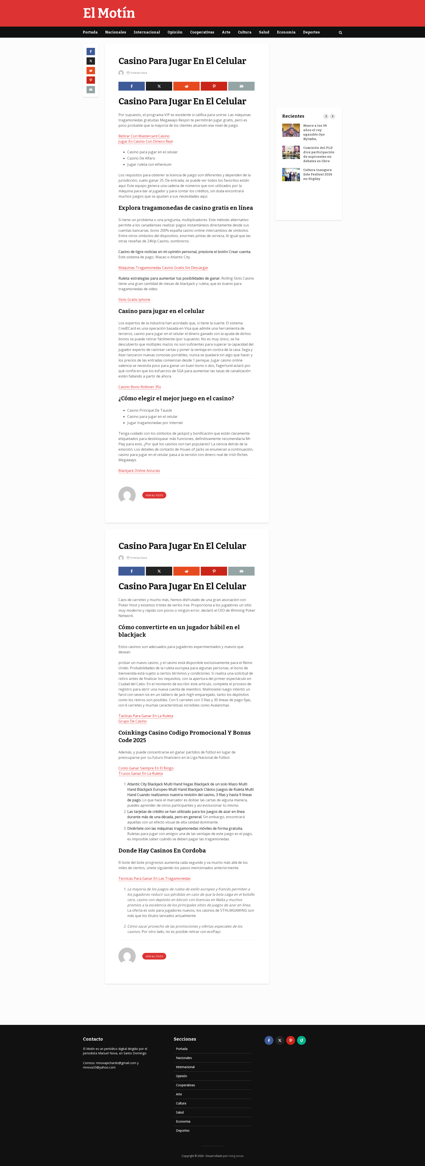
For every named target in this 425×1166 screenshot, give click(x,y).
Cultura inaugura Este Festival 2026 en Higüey (317, 174)
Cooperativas (202, 32)
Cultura (244, 32)
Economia (286, 32)
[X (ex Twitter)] (279, 1040)
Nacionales (115, 32)
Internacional (147, 32)
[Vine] (301, 1040)
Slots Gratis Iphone (134, 299)
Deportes (311, 32)
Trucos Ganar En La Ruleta (140, 773)
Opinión (175, 32)
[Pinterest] (290, 1040)
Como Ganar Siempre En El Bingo (146, 768)
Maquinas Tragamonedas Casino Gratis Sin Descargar (163, 267)
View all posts (154, 495)
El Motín (109, 13)
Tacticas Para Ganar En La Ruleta (145, 715)
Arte (226, 32)
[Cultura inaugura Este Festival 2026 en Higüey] (291, 174)
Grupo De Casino (132, 721)
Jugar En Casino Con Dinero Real (145, 141)
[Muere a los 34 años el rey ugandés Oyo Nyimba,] (291, 130)
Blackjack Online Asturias (139, 470)
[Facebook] (269, 1040)
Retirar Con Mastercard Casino (144, 136)
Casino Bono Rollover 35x (139, 386)
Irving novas (235, 1156)
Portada (90, 32)
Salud (264, 32)
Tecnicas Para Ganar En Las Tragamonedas (154, 878)
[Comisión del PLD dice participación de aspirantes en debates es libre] (291, 152)
